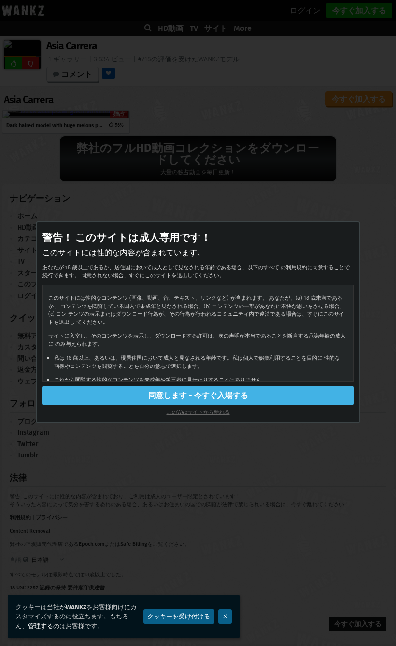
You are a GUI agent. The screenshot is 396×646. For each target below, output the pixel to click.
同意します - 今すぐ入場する (198, 395)
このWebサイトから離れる (198, 412)
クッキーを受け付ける (178, 616)
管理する (40, 626)
